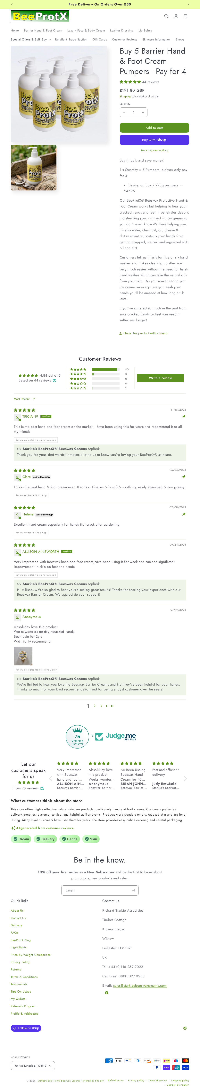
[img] (24, 410)
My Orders (18, 999)
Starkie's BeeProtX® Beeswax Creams (59, 1081)
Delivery (16, 925)
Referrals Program (23, 1006)
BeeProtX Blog (21, 940)
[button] (30, 39)
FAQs (14, 933)
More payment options (154, 150)
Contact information (178, 1085)
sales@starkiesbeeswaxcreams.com (140, 985)
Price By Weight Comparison (31, 955)
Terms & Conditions (24, 977)
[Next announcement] (188, 4)
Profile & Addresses (24, 1014)
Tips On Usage (21, 991)
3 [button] (101, 706)
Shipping (125, 96)
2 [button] (95, 706)
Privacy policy (136, 1080)
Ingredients (18, 947)
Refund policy (116, 1080)
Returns (16, 969)
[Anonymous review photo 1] (23, 656)
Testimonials (19, 984)
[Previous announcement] (12, 4)
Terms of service (157, 1080)
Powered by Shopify (92, 1081)
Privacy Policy (20, 962)
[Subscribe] (133, 890)
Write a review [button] (160, 378)
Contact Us (18, 918)
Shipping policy (180, 1080)
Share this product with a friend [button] (146, 333)
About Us (17, 910)
